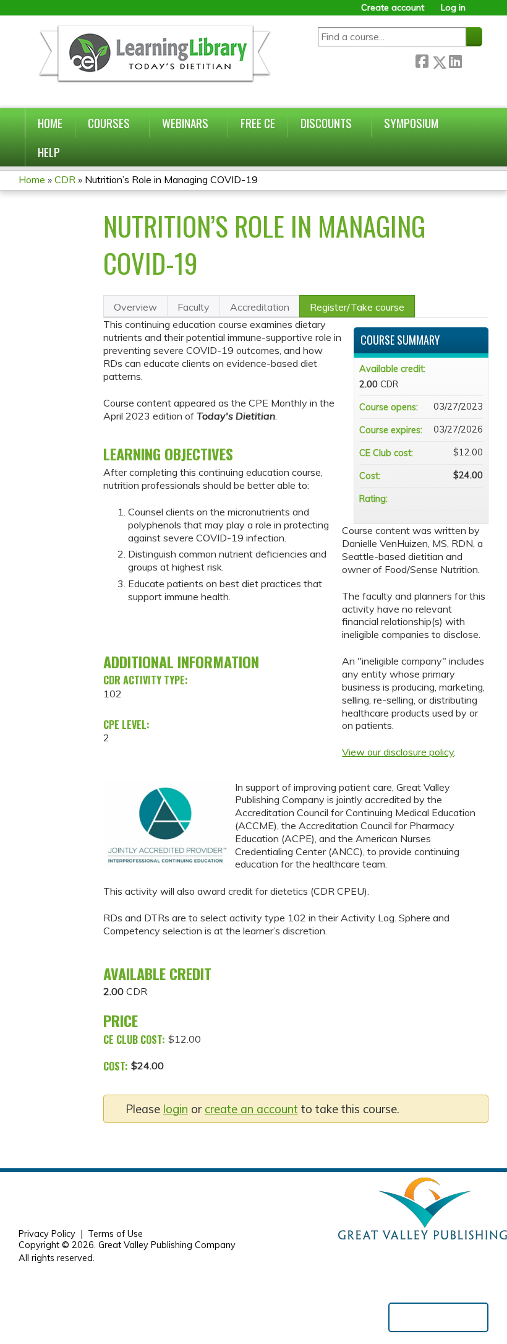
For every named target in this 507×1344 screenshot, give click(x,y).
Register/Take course (357, 307)
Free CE (258, 123)
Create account (392, 7)
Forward (472, 60)
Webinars (185, 123)
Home (50, 123)
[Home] (154, 61)
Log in (453, 7)
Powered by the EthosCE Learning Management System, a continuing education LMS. (438, 1317)
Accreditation (259, 307)
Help (49, 152)
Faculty (193, 307)
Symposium (411, 123)
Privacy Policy (47, 1233)
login (175, 1109)
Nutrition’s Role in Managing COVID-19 (171, 179)
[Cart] (478, 12)
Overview (135, 307)
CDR (64, 179)
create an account (251, 1109)
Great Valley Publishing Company (167, 1245)
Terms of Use (115, 1233)
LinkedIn (455, 60)
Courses (109, 123)
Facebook (421, 60)
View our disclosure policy (398, 752)
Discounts (326, 123)
